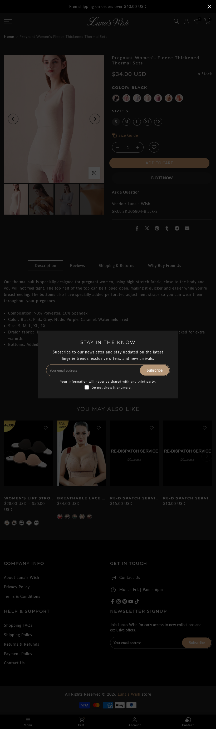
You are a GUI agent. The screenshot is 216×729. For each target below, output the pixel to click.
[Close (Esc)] (209, 6)
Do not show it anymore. (111, 387)
